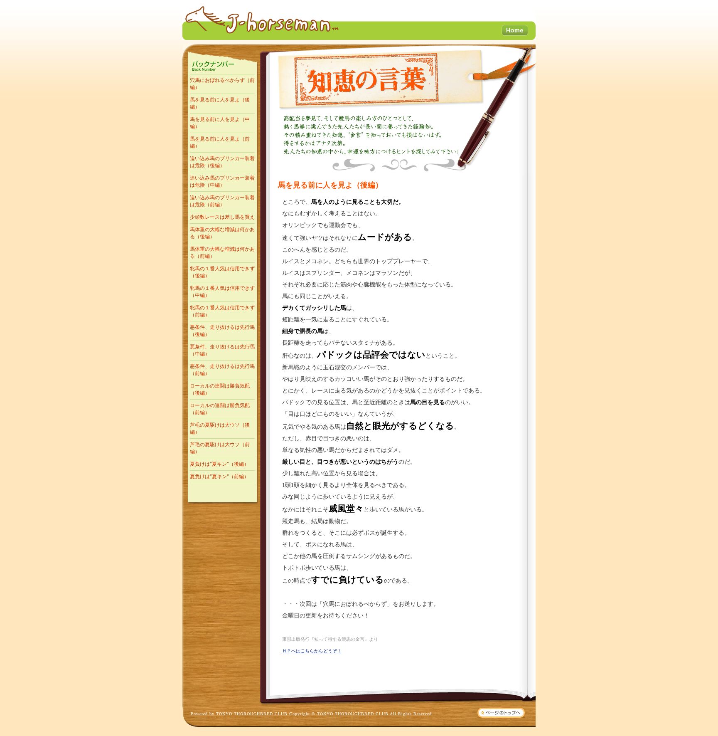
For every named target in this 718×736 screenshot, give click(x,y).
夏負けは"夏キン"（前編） (219, 476)
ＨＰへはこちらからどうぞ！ (312, 650)
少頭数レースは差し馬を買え (222, 217)
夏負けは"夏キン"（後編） (219, 464)
